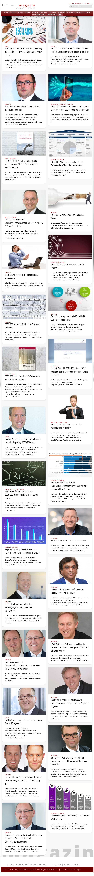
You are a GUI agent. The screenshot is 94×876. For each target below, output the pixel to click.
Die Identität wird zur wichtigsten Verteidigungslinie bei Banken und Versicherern (18, 606)
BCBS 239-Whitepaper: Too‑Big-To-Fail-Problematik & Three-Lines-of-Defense (67, 163)
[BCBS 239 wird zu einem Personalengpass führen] (70, 197)
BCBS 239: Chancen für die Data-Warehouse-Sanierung (23, 325)
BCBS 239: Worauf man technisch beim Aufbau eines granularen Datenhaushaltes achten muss (70, 107)
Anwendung (43, 12)
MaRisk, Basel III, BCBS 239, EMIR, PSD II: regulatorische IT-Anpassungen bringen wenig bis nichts (69, 371)
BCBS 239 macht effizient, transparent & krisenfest (68, 265)
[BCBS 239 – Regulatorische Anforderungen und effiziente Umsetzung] (24, 359)
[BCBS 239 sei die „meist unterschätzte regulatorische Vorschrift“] (70, 407)
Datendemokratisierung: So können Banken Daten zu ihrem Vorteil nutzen (68, 590)
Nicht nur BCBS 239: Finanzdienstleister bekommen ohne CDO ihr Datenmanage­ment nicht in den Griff (22, 163)
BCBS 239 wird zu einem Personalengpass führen (68, 216)
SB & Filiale (70, 12)
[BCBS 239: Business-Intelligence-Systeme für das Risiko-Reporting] (24, 87)
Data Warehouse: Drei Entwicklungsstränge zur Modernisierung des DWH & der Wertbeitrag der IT (23, 779)
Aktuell (6, 12)
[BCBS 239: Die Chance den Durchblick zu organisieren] (24, 257)
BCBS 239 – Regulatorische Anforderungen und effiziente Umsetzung (22, 377)
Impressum (88, 3)
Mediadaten (79, 3)
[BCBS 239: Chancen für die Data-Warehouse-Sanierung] (24, 307)
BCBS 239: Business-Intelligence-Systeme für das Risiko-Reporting (23, 107)
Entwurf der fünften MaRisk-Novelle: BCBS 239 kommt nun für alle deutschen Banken (21, 494)
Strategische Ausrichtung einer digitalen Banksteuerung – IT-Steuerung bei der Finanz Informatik (69, 760)
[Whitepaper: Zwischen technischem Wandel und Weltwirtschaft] (70, 796)
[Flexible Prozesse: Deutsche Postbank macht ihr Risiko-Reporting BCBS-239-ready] (24, 420)
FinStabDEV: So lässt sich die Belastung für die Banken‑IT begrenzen (24, 721)
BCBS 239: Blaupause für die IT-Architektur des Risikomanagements (69, 317)
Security (79, 12)
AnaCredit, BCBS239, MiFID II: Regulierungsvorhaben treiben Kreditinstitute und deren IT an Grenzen (69, 485)
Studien (27, 12)
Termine (20, 12)
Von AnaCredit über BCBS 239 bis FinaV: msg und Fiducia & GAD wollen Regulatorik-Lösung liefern (23, 51)
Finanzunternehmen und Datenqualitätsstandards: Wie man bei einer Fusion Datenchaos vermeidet (22, 664)
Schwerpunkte (52, 14)
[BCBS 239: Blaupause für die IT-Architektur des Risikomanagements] (70, 299)
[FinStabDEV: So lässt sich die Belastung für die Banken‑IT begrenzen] (24, 701)
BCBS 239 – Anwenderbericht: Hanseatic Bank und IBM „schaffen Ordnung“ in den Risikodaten (70, 49)
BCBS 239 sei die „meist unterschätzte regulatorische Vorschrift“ (67, 425)
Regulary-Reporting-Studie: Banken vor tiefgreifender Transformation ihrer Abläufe (22, 550)
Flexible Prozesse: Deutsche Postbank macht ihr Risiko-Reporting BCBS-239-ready (23, 440)
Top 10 (13, 12)
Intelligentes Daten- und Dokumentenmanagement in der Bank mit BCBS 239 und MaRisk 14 (24, 222)
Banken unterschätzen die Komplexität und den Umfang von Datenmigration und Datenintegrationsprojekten (23, 837)
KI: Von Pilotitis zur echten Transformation (68, 540)
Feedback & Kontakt (72, 865)
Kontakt (71, 3)
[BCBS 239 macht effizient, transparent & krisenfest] (70, 247)
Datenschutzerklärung (40, 865)
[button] (60, 14)
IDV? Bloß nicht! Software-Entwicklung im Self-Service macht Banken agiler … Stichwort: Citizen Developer (70, 646)
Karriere (87, 12)
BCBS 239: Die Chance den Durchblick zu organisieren (21, 276)
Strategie (53, 12)
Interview (61, 12)
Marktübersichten (38, 14)
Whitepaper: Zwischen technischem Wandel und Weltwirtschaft (70, 816)
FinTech (35, 12)
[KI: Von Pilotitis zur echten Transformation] (70, 521)
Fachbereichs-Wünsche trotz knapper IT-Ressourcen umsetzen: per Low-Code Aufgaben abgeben (69, 702)
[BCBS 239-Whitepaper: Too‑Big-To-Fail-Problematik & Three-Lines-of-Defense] (70, 143)
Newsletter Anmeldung (18, 865)
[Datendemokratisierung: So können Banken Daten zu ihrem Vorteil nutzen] (70, 570)
